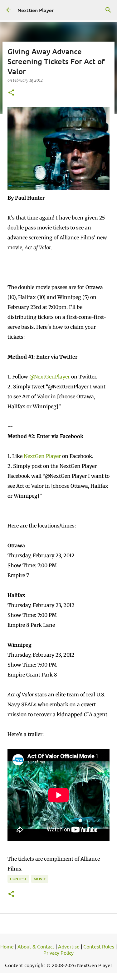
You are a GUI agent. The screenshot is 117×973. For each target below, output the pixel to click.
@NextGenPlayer (49, 376)
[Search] (108, 9)
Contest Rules (98, 946)
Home (7, 946)
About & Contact (35, 946)
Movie (40, 878)
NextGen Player (35, 10)
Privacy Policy (58, 952)
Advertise (69, 946)
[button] (11, 93)
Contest (18, 878)
